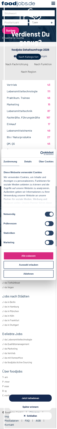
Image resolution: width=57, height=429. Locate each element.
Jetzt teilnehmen (30, 398)
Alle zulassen (28, 255)
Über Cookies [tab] (46, 161)
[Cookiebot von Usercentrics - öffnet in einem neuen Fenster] (41, 153)
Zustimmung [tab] (10, 161)
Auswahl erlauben (28, 264)
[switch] (49, 223)
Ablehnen (28, 273)
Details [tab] (28, 161)
